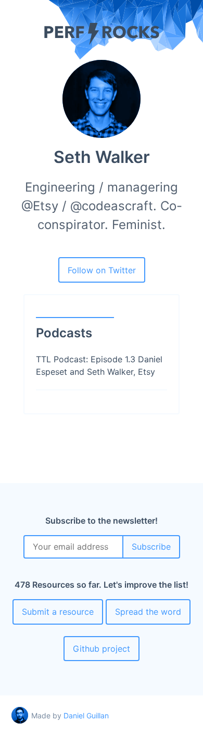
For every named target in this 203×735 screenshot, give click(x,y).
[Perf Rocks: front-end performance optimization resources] (101, 42)
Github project (101, 648)
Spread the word (148, 611)
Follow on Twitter (102, 270)
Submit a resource (58, 611)
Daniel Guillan (86, 715)
